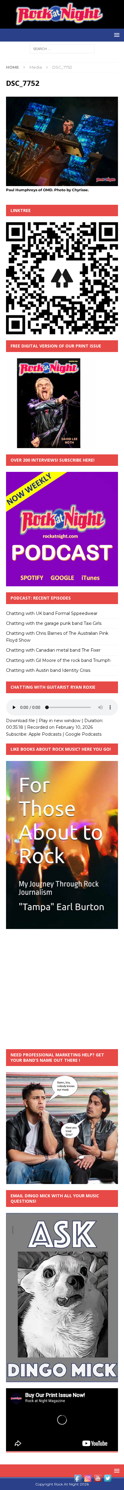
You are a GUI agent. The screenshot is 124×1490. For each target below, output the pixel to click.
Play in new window (59, 720)
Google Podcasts (83, 734)
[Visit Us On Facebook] (78, 1479)
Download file (20, 720)
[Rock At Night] (62, 25)
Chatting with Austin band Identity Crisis (48, 670)
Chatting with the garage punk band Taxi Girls (53, 623)
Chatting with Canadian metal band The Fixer (53, 650)
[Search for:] (62, 48)
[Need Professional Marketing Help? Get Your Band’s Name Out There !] (62, 1180)
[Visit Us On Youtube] (98, 1479)
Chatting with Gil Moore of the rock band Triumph (58, 660)
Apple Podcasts (45, 734)
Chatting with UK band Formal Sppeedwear (52, 613)
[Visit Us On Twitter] (108, 1479)
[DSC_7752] (62, 182)
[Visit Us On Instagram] (88, 1479)
